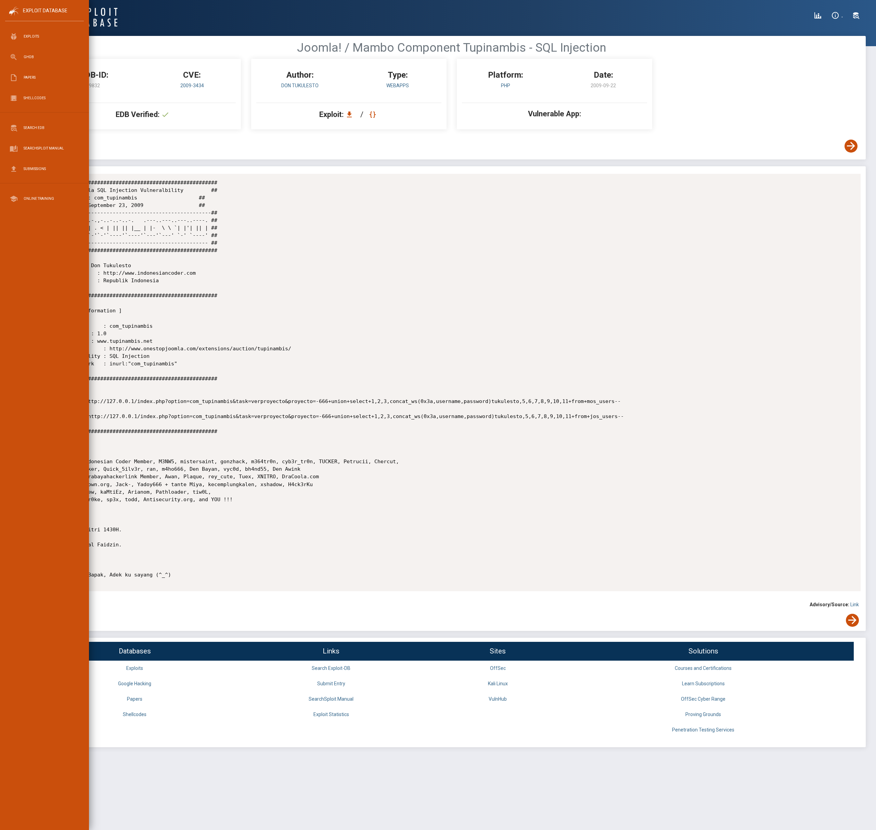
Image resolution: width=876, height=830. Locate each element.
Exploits (134, 668)
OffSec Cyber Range (703, 699)
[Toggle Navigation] (44, 16)
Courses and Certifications (703, 668)
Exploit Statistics (331, 714)
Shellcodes (134, 714)
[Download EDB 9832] (351, 114)
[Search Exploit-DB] (856, 16)
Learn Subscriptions (703, 683)
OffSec (498, 668)
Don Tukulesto (300, 85)
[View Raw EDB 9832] (373, 114)
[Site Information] (837, 16)
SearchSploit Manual (331, 699)
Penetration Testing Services (703, 729)
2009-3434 (192, 85)
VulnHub (498, 699)
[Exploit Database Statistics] (818, 16)
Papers (134, 699)
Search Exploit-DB (331, 668)
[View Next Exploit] (851, 146)
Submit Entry (331, 683)
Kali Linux (498, 683)
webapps (397, 85)
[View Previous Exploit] (52, 146)
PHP (505, 85)
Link (854, 604)
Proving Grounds (703, 714)
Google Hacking (134, 683)
